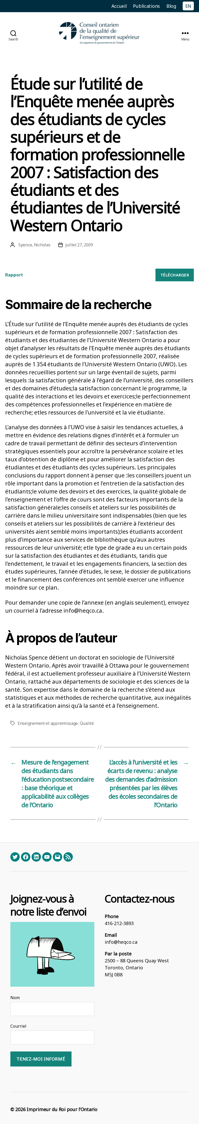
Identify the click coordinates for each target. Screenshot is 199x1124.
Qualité (87, 723)
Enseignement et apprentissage (48, 723)
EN (188, 6)
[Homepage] (99, 33)
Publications (146, 6)
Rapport (14, 274)
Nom (15, 997)
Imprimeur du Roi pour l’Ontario (62, 1109)
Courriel (18, 1026)
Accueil (119, 6)
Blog (171, 6)
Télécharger (174, 274)
